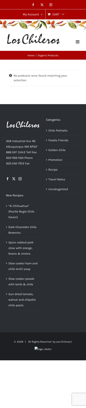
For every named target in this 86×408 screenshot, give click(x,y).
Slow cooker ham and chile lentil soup (23, 266)
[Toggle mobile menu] (78, 42)
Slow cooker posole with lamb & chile (21, 281)
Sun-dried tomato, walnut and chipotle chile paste (22, 299)
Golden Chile (57, 150)
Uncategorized (58, 189)
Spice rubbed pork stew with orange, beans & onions (20, 248)
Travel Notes (56, 179)
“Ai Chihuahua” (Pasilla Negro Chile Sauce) (21, 211)
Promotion (55, 160)
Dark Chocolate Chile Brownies (22, 229)
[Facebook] (7, 178)
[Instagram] (20, 178)
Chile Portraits (58, 130)
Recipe (53, 169)
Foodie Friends (58, 140)
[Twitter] (13, 178)
